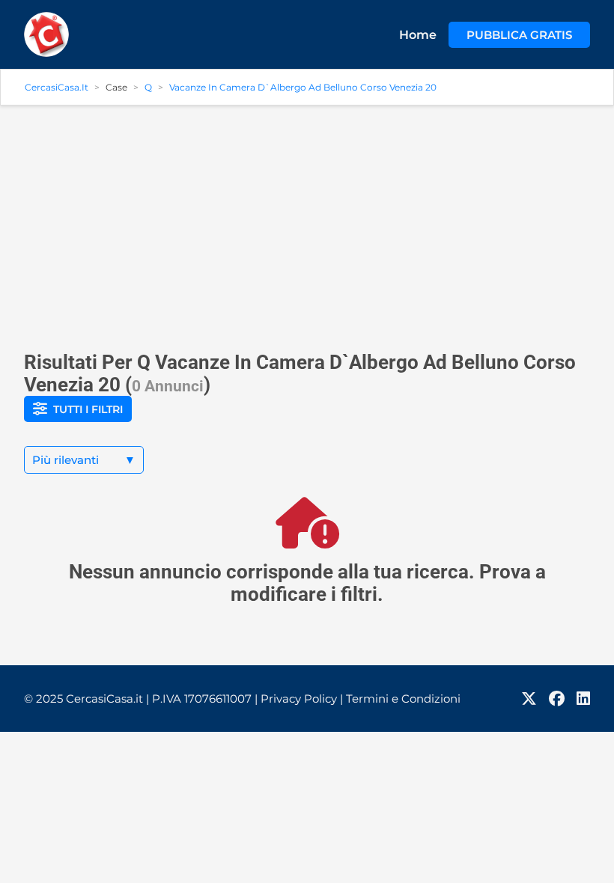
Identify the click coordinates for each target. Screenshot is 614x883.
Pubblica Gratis (519, 35)
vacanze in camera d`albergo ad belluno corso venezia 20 (303, 87)
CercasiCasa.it (56, 87)
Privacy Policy (302, 698)
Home (418, 35)
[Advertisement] (307, 222)
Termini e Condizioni (403, 698)
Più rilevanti (84, 460)
